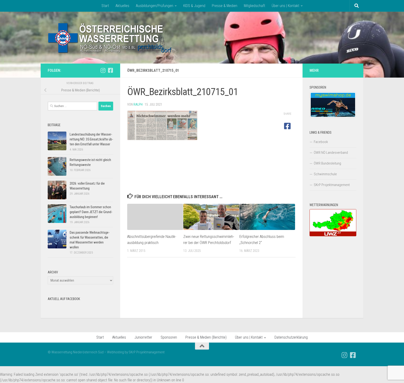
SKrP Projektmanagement (332, 185)
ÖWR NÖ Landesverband (331, 152)
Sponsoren (169, 337)
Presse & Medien (224, 6)
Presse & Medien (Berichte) (206, 337)
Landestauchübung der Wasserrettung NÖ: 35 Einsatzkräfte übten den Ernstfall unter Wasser (91, 139)
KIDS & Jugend (194, 6)
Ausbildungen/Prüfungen (154, 6)
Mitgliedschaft (254, 6)
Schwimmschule (325, 174)
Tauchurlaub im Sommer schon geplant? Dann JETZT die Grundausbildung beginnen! (91, 212)
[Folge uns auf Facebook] (110, 70)
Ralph (138, 104)
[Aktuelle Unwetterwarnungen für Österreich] (333, 235)
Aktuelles (122, 6)
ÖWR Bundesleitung (327, 163)
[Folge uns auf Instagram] (103, 70)
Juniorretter (143, 337)
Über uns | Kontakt (285, 6)
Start (105, 6)
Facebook (321, 142)
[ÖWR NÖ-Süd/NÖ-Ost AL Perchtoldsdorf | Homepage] (110, 37)
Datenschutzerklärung (291, 337)
